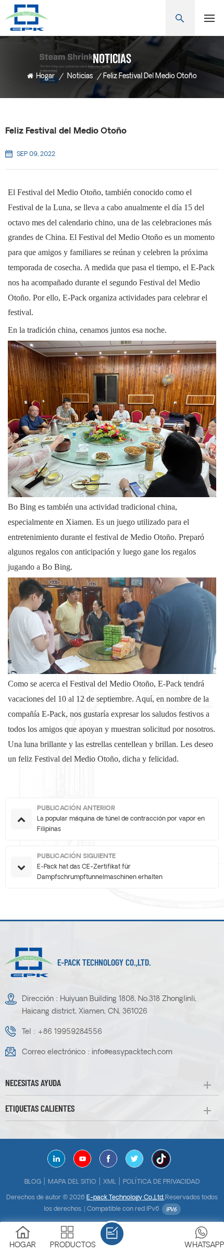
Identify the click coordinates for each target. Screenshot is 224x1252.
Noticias (80, 76)
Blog (32, 1182)
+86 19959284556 (70, 1032)
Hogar (45, 76)
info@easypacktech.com (132, 1052)
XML (109, 1182)
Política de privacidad (161, 1182)
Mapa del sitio (72, 1182)
